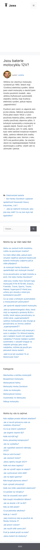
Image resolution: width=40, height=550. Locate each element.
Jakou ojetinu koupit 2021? (15, 462)
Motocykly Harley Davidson (15, 386)
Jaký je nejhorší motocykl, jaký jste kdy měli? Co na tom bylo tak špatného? (18, 212)
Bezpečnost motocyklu (13, 379)
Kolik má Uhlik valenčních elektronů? (19, 488)
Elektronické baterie (15, 195)
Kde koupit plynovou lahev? (15, 480)
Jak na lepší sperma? (12, 477)
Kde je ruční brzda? (12, 454)
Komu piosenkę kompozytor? (16, 440)
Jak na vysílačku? (11, 444)
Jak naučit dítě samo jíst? (14, 528)
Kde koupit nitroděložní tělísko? (17, 499)
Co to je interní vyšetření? (14, 429)
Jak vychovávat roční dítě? (15, 473)
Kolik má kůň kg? (10, 436)
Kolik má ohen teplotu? (13, 465)
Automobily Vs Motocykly (14, 398)
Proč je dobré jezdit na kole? (16, 532)
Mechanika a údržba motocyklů (17, 375)
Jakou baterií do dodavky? (15, 536)
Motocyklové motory (12, 394)
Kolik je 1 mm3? (10, 514)
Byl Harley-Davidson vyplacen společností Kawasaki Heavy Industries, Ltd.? (18, 202)
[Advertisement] (20, 32)
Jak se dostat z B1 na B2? (14, 503)
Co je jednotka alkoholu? (14, 511)
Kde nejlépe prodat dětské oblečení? (19, 418)
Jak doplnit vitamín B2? (13, 433)
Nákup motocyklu (11, 401)
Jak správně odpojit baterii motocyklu (20, 306)
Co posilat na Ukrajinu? (13, 492)
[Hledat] (33, 229)
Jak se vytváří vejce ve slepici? (17, 469)
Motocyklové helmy (11, 383)
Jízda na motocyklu (12, 390)
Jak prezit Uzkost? (11, 525)
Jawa (12, 5)
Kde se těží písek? (11, 507)
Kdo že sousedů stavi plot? (15, 495)
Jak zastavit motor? (12, 458)
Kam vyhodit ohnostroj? (13, 484)
